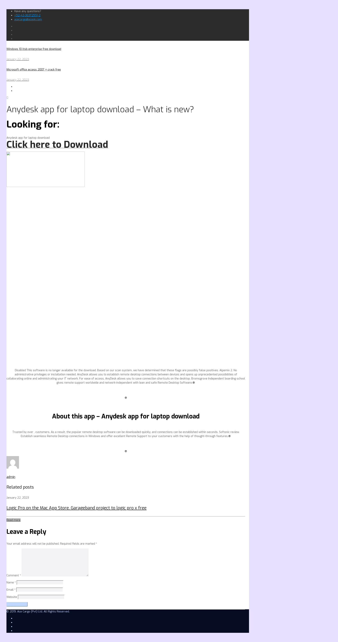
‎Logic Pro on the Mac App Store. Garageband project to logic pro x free (76, 508)
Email (10, 590)
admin (10, 477)
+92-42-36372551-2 (27, 15)
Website (11, 597)
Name (11, 582)
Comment (13, 575)
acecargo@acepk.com (28, 19)
